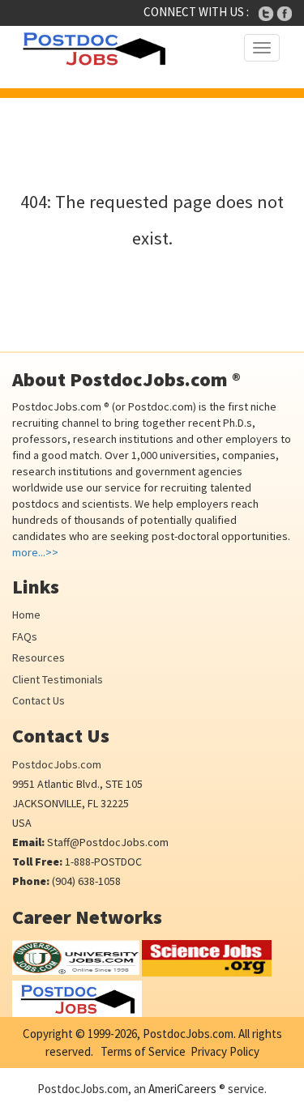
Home (26, 614)
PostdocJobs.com (56, 764)
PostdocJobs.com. (188, 1033)
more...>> (35, 552)
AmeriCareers (182, 1088)
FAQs (24, 636)
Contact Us (38, 700)
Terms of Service (143, 1051)
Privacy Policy (225, 1051)
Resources (38, 657)
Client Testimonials (57, 679)
